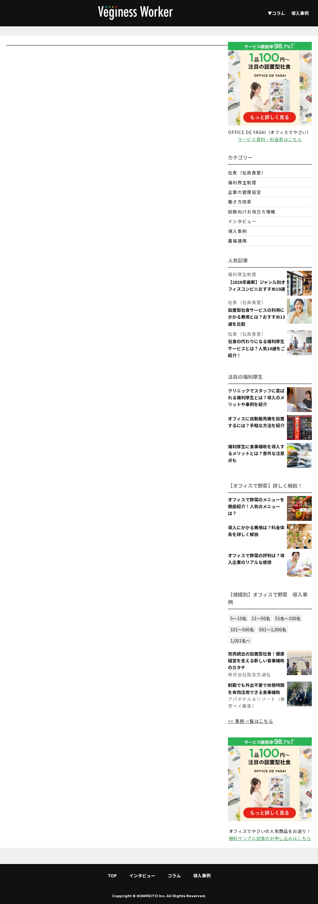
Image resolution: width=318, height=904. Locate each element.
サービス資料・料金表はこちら (270, 139)
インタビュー (242, 221)
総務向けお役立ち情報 (252, 211)
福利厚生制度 (242, 182)
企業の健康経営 (244, 192)
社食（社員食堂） (247, 172)
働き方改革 (240, 202)
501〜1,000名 (272, 629)
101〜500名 (242, 629)
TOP (112, 875)
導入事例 (300, 13)
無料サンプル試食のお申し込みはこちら (270, 838)
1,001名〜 (240, 641)
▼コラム (276, 13)
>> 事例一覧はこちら (250, 721)
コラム (174, 875)
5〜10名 (238, 618)
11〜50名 (261, 618)
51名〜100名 (288, 618)
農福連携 (237, 241)
